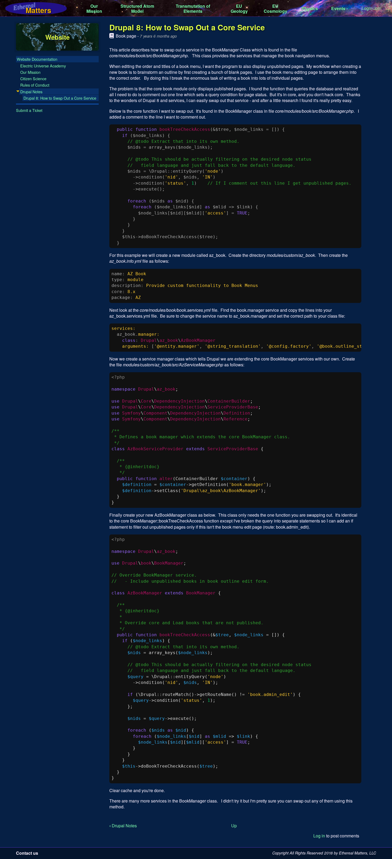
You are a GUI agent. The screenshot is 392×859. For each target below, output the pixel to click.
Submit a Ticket (29, 110)
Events (338, 8)
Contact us (27, 853)
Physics (310, 8)
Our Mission (94, 8)
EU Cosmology (275, 8)
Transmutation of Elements (193, 8)
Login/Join (371, 8)
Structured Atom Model (137, 8)
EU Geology (239, 8)
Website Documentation (37, 59)
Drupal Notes (123, 825)
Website (57, 36)
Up (234, 825)
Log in (319, 836)
